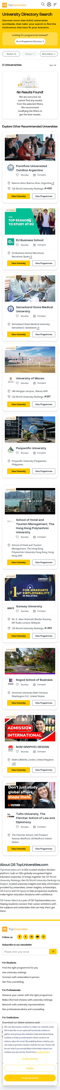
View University (19, 196)
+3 (52, 183)
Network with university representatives (23, 1004)
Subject (29, 54)
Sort (51, 65)
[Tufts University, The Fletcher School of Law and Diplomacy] (10, 815)
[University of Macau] (10, 379)
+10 (14, 763)
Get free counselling (13, 981)
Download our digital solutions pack (21, 1022)
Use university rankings (14, 972)
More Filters (47, 54)
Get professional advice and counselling (23, 1009)
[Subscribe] (53, 951)
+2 (38, 328)
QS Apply (21, 891)
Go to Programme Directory (29, 41)
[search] (43, 4)
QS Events (5, 891)
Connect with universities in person (20, 977)
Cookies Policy (43, 1052)
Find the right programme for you (20, 967)
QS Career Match (9, 900)
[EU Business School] (10, 241)
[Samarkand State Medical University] (10, 308)
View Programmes (43, 196)
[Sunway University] (10, 607)
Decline (30, 1068)
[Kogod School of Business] (10, 681)
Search (10, 54)
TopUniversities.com (10, 869)
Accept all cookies (30, 1078)
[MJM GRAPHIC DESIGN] (10, 748)
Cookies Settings (30, 1058)
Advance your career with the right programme (27, 995)
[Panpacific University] (10, 449)
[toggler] (55, 4)
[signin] (49, 4)
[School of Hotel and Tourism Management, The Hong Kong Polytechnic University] (10, 521)
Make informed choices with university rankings (27, 999)
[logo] (14, 4)
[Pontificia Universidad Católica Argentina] (10, 167)
